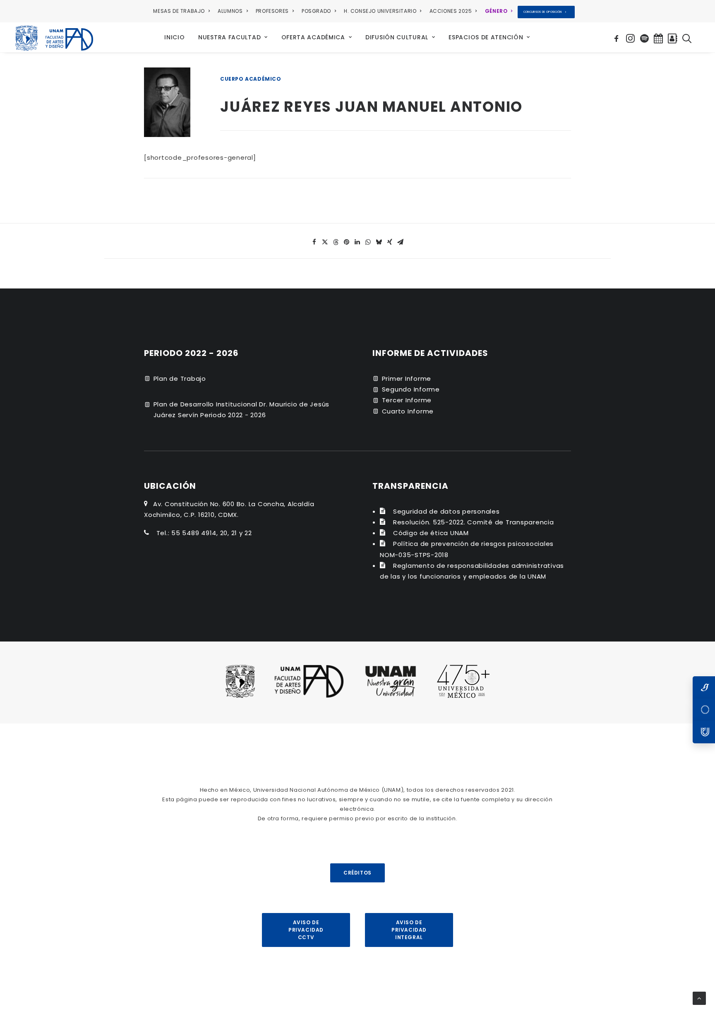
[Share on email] (400, 242)
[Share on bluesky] (379, 242)
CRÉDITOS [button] (357, 872)
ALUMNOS (230, 10)
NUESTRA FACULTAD (229, 37)
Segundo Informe (411, 389)
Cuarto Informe (408, 411)
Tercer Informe (407, 400)
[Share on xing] (390, 242)
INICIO (174, 37)
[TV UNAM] (704, 710)
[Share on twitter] (325, 242)
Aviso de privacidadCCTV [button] (306, 930)
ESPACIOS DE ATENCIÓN (486, 37)
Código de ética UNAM (431, 533)
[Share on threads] (336, 242)
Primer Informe (407, 378)
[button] (618, 37)
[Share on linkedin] (357, 242)
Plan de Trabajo (180, 378)
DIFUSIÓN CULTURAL (396, 37)
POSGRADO (316, 10)
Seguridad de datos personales (446, 511)
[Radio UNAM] (704, 732)
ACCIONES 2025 (450, 10)
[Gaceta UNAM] (704, 687)
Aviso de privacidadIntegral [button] (409, 930)
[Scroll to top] (699, 997)
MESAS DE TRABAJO (179, 10)
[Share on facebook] (314, 242)
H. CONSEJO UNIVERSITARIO (380, 10)
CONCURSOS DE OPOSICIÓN (542, 12)
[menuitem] (183, 11)
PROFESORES (272, 10)
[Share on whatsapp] (368, 242)
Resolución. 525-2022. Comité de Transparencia (473, 522)
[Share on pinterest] (347, 242)
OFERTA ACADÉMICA (313, 37)
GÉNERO (496, 10)
